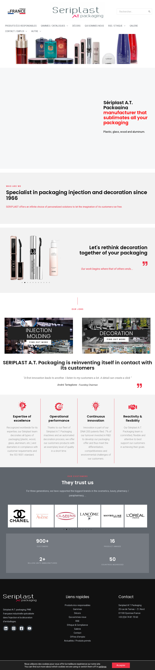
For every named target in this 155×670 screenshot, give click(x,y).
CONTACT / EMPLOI (14, 31)
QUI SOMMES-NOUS (94, 26)
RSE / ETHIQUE (115, 26)
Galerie (77, 629)
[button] (22, 282)
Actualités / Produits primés (77, 641)
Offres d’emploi (77, 637)
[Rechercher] (149, 11)
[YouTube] (29, 628)
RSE (77, 621)
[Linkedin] (6, 628)
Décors (77, 613)
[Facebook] (21, 628)
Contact (77, 633)
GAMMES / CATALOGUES (53, 26)
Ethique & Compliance (77, 625)
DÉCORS (76, 26)
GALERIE (134, 26)
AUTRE (34, 31)
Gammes (77, 609)
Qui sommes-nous (77, 617)
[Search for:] (132, 11)
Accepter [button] (121, 665)
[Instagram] (13, 628)
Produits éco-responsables (77, 605)
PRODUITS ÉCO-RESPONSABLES (21, 26)
